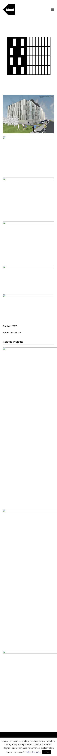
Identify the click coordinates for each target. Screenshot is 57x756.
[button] (52, 10)
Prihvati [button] (46, 752)
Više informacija (33, 752)
